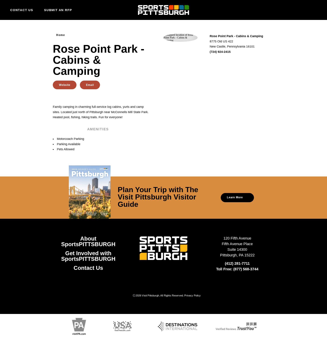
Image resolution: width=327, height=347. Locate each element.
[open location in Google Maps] (181, 37)
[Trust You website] (236, 326)
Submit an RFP (58, 10)
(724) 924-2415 (220, 51)
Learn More (235, 197)
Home (60, 35)
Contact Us (21, 10)
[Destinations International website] (177, 326)
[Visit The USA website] (122, 326)
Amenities (98, 129)
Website (64, 84)
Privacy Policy (192, 295)
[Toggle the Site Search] (308, 10)
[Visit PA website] (79, 326)
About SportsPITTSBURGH (88, 241)
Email (90, 84)
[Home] (163, 10)
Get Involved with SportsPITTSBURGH (88, 256)
